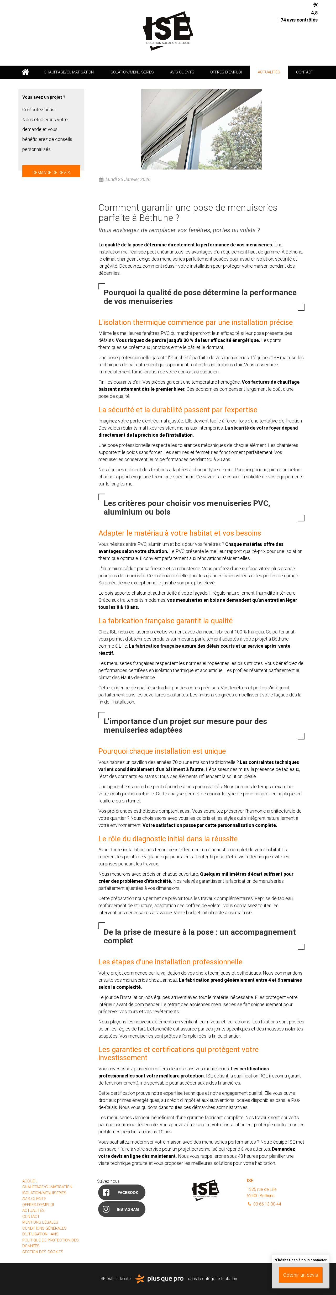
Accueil (25, 72)
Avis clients (182, 72)
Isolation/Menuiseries (132, 72)
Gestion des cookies (42, 1252)
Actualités (269, 72)
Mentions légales (40, 1222)
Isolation (229, 1278)
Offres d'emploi (226, 72)
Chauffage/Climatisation (69, 72)
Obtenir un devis (300, 1275)
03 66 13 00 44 (266, 1204)
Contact (304, 72)
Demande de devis (51, 172)
